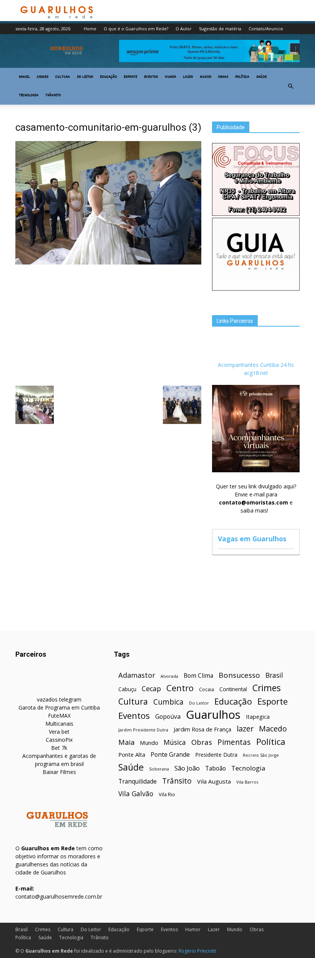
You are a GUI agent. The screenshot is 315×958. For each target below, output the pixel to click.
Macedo (273, 729)
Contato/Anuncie (266, 28)
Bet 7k (59, 747)
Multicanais (59, 723)
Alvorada (169, 676)
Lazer (188, 77)
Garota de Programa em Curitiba (59, 707)
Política (242, 77)
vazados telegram (59, 699)
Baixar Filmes (59, 772)
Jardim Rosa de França (202, 729)
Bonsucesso (239, 675)
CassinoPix (59, 739)
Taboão (215, 768)
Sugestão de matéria (220, 28)
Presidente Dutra (216, 754)
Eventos (151, 77)
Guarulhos (213, 715)
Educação (108, 77)
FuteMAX (59, 715)
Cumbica (168, 702)
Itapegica (258, 716)
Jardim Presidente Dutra (143, 730)
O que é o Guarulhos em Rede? (136, 28)
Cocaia (206, 689)
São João (187, 768)
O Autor (184, 28)
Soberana (159, 769)
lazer (245, 729)
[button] (290, 86)
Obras (223, 77)
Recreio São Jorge (261, 755)
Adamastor (136, 675)
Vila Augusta (214, 781)
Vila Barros (247, 782)
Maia (126, 742)
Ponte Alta (131, 754)
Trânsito (53, 95)
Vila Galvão (135, 794)
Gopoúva (168, 717)
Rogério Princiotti (197, 951)
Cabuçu (127, 689)
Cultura (62, 77)
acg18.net (256, 372)
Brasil (24, 77)
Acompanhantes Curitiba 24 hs (256, 364)
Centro (180, 688)
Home (90, 28)
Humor (170, 77)
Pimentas (234, 742)
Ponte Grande (170, 755)
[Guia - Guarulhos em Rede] (256, 288)
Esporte (130, 77)
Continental (233, 689)
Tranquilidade (137, 781)
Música (175, 742)
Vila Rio (167, 794)
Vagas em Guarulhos (252, 538)
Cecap (151, 689)
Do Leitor (85, 77)
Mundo (205, 77)
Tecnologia (28, 95)
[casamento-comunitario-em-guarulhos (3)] (108, 263)
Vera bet (59, 731)
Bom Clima (198, 676)
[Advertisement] (108, 324)
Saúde (261, 77)
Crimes (42, 77)
